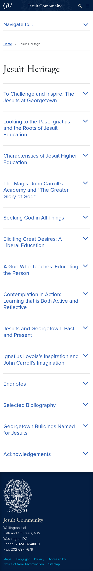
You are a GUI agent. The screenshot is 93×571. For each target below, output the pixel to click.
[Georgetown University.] (7, 6)
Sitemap (54, 564)
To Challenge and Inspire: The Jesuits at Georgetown (38, 97)
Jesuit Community (44, 6)
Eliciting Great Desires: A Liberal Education (32, 242)
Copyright (23, 559)
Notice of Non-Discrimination (23, 564)
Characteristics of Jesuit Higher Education (40, 159)
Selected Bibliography (29, 405)
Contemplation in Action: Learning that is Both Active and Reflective (40, 301)
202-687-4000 (27, 544)
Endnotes (14, 384)
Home (7, 44)
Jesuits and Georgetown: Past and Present (38, 332)
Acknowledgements (27, 454)
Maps (7, 559)
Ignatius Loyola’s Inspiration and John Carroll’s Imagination (41, 359)
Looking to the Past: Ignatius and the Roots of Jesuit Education (36, 128)
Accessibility (57, 559)
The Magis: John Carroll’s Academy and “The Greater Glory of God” (36, 190)
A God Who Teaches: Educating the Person (40, 270)
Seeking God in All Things (33, 218)
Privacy (39, 559)
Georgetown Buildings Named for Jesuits (39, 429)
